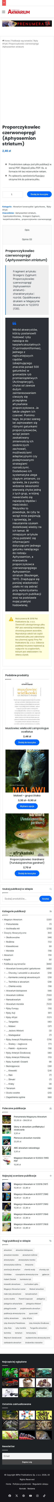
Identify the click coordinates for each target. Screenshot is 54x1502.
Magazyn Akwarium (13, 919)
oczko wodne (9, 1299)
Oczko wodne (13, 1092)
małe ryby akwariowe (12, 1294)
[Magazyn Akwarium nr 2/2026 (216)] (44, 1435)
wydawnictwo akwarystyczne (38, 1338)
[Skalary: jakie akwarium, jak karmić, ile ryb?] (10, 1372)
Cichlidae (8, 1274)
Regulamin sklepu (40, 1484)
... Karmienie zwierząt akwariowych (23, 977)
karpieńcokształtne (11, 219)
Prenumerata (12, 924)
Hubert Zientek (10, 1279)
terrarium (18, 1333)
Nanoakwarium (13, 999)
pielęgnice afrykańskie (13, 1304)
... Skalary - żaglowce (16, 1044)
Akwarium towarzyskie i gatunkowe (29, 206)
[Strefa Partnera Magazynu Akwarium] (27, 1415)
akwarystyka (9, 1260)
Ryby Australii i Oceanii (17, 1061)
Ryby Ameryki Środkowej (18, 1053)
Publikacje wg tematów (21, 41)
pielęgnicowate (10, 1308)
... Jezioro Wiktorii (14, 1030)
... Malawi (10, 1026)
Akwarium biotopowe (16, 990)
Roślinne (10, 942)
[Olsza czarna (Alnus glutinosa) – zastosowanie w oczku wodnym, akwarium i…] (44, 1415)
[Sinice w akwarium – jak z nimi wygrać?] (44, 1372)
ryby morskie (21, 1328)
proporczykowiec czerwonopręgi (36, 219)
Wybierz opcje (27, 806)
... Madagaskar (13, 1035)
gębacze (45, 1274)
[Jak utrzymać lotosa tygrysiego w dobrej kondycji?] (27, 1392)
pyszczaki (33, 1313)
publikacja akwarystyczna (14, 1313)
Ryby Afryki (11, 1017)
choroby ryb (44, 1269)
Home (7, 41)
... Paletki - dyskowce (16, 1048)
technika (7, 1333)
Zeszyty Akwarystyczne (15, 933)
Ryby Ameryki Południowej (19, 1039)
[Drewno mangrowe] (44, 1425)
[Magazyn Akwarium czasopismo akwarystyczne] (18, 12)
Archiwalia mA (13, 928)
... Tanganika (12, 1021)
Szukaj (45, 898)
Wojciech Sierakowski (13, 1338)
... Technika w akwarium (17, 982)
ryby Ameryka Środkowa (39, 1323)
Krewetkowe (12, 946)
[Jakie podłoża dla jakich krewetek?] (10, 1382)
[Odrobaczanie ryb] (44, 1382)
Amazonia (29, 1265)
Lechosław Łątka (31, 1284)
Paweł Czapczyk (26, 1299)
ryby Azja (8, 1328)
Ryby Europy (12, 1008)
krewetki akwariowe (12, 1284)
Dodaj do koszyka (39, 194)
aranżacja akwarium (12, 1269)
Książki (7, 959)
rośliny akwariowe (11, 1318)
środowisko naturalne (33, 1342)
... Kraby (10, 1084)
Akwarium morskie (15, 1004)
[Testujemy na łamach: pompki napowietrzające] (10, 1392)
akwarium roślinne (30, 1255)
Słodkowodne (13, 937)
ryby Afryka (27, 1318)
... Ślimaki (10, 1079)
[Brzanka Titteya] (10, 1435)
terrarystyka (31, 1333)
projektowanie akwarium (30, 1308)
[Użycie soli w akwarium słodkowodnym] (27, 1382)
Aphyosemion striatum (25, 213)
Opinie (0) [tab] (27, 239)
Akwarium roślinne (15, 995)
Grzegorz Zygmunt (31, 216)
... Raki (9, 1075)
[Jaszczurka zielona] (27, 1425)
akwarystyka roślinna (12, 1265)
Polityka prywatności (22, 1484)
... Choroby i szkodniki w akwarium (23, 973)
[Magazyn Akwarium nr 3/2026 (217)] (27, 1435)
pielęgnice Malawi (33, 1304)
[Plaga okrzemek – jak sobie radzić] (27, 1372)
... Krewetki (11, 1070)
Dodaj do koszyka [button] (27, 742)
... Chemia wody (14, 986)
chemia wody (29, 1269)
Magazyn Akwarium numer (14, 1289)
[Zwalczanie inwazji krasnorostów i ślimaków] (44, 1392)
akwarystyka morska (26, 1260)
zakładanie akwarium (12, 1342)
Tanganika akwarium (38, 1328)
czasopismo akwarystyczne (27, 1274)
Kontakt (22, 1488)
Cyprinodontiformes (12, 216)
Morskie (10, 950)
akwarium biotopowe (24, 1250)
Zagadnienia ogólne (15, 1097)
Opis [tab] (27, 230)
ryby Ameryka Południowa (14, 1323)
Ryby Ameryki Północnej (17, 1057)
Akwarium (8, 955)
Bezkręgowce (12, 1066)
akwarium (8, 1250)
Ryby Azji (10, 1013)
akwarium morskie (11, 1255)
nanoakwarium (31, 1294)
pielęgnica (41, 1299)
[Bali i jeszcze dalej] (10, 1425)
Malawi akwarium (37, 1289)
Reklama (31, 1488)
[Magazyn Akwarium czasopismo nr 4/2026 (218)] (10, 1415)
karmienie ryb (25, 1279)
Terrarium (10, 1088)
